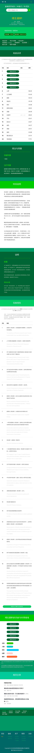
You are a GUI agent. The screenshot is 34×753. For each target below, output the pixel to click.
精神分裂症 (10, 108)
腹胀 (8, 98)
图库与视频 (13, 44)
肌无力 (8, 122)
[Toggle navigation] (31, 1)
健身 (8, 132)
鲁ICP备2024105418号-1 (17, 750)
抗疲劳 (8, 115)
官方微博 (24, 738)
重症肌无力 (10, 135)
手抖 (8, 118)
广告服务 (17, 740)
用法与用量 (13, 41)
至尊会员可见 (20, 23)
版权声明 (10, 738)
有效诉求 (4, 41)
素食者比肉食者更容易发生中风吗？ (14, 688)
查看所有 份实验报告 (17, 606)
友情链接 (30, 736)
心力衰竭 (9, 94)
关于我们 (17, 736)
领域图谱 (17, 42)
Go (29, 10)
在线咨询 (24, 740)
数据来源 (10, 736)
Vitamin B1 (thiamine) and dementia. (15, 443)
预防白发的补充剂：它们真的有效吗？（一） (16, 693)
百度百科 (15, 30)
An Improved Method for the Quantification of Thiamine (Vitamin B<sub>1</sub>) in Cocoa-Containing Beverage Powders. (19, 470)
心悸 (8, 91)
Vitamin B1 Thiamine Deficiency (14, 505)
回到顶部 (4, 711)
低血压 (8, 101)
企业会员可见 (22, 24)
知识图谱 (24, 42)
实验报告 (7, 42)
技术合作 (17, 738)
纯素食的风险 (7, 683)
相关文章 (4, 44)
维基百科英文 (8, 30)
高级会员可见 (13, 71)
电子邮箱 (24, 736)
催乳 (8, 125)
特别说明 (20, 41)
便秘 (8, 129)
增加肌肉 (9, 139)
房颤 (8, 111)
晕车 (8, 105)
